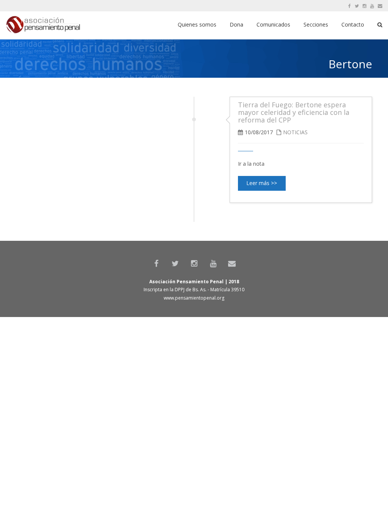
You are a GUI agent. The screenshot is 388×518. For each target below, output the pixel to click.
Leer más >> (261, 183)
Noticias (295, 132)
